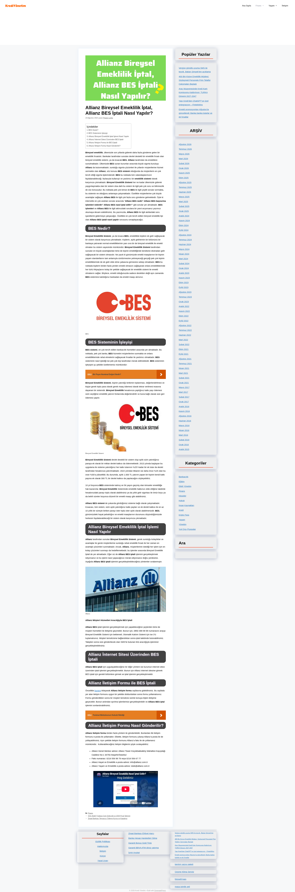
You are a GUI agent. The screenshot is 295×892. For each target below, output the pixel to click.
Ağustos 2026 (185, 144)
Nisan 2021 (184, 368)
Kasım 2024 (184, 220)
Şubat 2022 (184, 344)
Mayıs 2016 (184, 425)
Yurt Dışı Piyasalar (187, 529)
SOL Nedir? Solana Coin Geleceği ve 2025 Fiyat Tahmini (109, 816)
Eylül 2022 (183, 321)
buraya (97, 690)
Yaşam (271, 6)
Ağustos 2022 (185, 325)
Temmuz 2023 (185, 297)
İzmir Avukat (134, 852)
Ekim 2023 (184, 282)
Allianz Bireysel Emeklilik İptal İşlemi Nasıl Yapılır (108, 136)
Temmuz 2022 (185, 330)
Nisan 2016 (184, 430)
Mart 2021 (183, 373)
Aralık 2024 (184, 216)
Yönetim (182, 524)
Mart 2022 (183, 340)
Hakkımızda (102, 846)
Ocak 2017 (184, 402)
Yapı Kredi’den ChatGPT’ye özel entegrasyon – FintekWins (194, 851)
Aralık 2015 (184, 449)
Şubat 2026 (184, 163)
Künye (103, 856)
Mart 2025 (183, 201)
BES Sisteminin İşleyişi (98, 133)
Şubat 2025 (184, 206)
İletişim (285, 6)
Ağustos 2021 (185, 359)
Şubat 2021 (184, 378)
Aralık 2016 (184, 406)
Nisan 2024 (184, 254)
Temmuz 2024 (185, 240)
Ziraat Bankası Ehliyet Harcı (141, 833)
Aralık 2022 (184, 306)
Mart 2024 (183, 259)
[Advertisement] (147, 29)
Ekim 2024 (184, 225)
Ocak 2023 (184, 302)
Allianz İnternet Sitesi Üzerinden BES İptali (105, 139)
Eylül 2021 (183, 354)
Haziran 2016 (185, 421)
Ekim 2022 (184, 316)
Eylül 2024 (183, 230)
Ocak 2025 (184, 211)
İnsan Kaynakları (186, 505)
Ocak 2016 (184, 445)
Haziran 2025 (185, 192)
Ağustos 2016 (185, 416)
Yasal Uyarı (102, 861)
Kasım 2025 (184, 173)
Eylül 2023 (183, 287)
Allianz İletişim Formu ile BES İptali (102, 143)
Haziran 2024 (185, 244)
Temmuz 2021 (185, 363)
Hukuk (182, 500)
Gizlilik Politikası (102, 841)
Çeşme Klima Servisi (184, 872)
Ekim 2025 (184, 178)
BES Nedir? (93, 130)
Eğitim (181, 481)
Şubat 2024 (184, 263)
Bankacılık (183, 477)
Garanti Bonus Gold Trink (140, 843)
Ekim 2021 (184, 349)
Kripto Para (184, 515)
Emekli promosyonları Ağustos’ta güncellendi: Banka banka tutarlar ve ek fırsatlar (195, 113)
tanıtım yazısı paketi (184, 864)
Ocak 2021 (184, 383)
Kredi (181, 510)
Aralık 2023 (184, 273)
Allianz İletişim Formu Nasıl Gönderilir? (104, 146)
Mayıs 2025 (184, 197)
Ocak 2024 (184, 268)
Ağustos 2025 (185, 182)
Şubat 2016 (184, 440)
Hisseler (182, 496)
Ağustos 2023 (185, 292)
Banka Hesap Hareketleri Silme (142, 838)
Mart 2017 (183, 392)
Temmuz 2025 (185, 187)
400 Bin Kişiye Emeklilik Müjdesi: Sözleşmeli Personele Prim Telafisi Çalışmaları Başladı (194, 80)
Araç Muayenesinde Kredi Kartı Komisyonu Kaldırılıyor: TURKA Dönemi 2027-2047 (193, 92)
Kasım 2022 (184, 311)
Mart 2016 (183, 435)
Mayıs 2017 (184, 387)
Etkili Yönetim (185, 486)
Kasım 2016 (184, 411)
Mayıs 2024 (184, 249)
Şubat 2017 (184, 397)
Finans (258, 6)
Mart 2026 (183, 159)
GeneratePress (160, 890)
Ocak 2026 (184, 168)
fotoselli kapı (180, 879)
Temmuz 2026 (185, 149)
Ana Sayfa (246, 6)
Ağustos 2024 (185, 235)
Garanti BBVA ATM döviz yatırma (143, 848)
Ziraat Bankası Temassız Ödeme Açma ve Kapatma (107, 818)
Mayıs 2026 (184, 154)
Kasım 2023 (184, 278)
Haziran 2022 (185, 335)
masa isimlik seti (182, 887)
